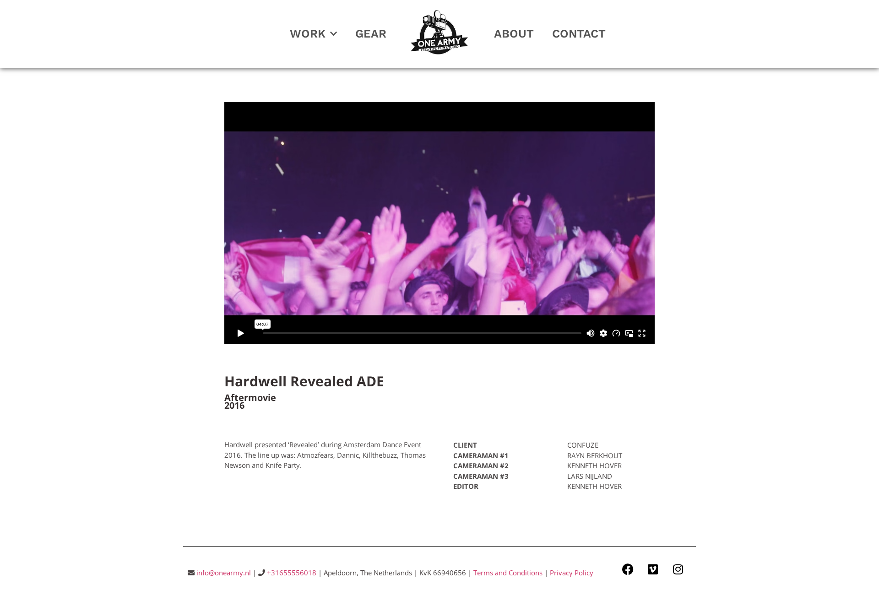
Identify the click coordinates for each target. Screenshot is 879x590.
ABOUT (514, 33)
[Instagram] (678, 569)
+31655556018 (291, 572)
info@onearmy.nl (223, 572)
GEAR (370, 33)
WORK (308, 33)
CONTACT (579, 33)
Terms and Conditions (508, 572)
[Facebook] (627, 569)
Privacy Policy (571, 572)
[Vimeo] (652, 569)
